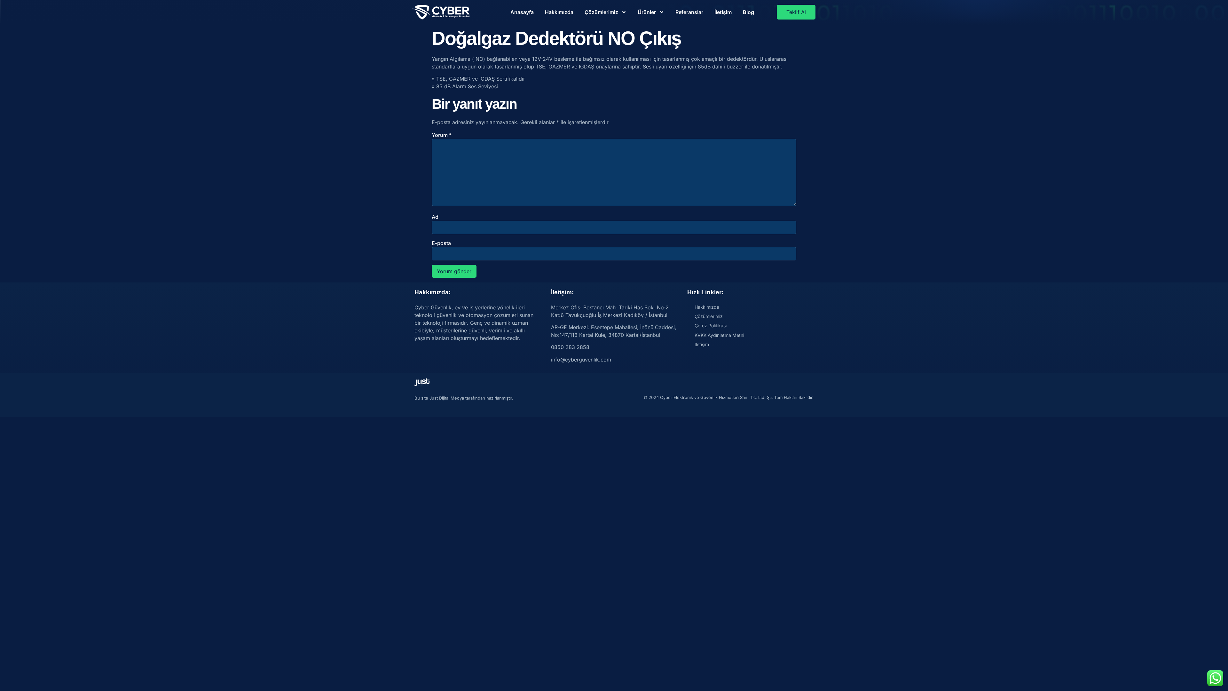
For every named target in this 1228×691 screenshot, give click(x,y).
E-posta (441, 243)
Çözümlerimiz (601, 12)
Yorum (442, 135)
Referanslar (689, 12)
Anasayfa (522, 12)
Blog (748, 12)
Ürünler (647, 12)
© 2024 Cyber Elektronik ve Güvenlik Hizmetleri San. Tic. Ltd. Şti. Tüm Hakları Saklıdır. (728, 397)
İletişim (723, 12)
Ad (435, 217)
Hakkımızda (559, 12)
